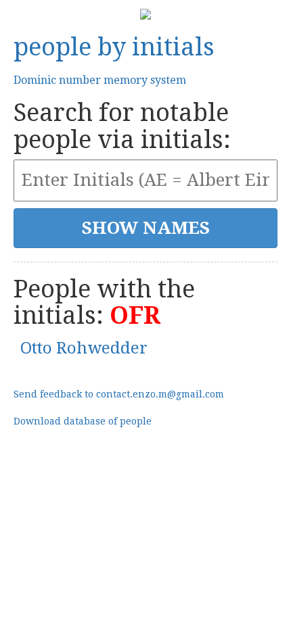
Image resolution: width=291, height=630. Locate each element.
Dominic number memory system (100, 80)
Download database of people (83, 421)
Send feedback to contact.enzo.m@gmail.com (119, 394)
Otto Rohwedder (84, 348)
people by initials (114, 47)
